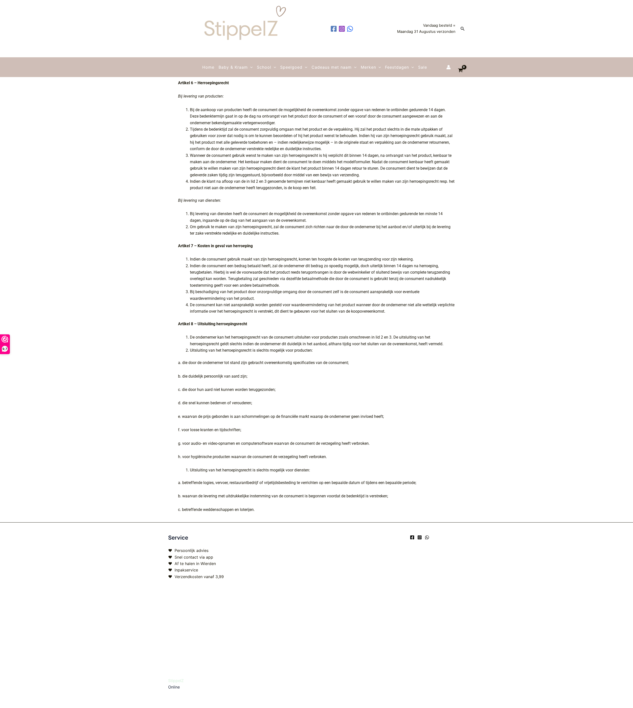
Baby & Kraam (233, 67)
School (264, 67)
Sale (422, 67)
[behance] (351, 28)
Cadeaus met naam (332, 67)
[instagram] (343, 28)
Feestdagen (397, 67)
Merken (368, 67)
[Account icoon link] (448, 67)
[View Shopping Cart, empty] (460, 67)
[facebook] (334, 28)
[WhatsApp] (427, 537)
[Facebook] (412, 537)
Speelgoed (291, 67)
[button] (462, 29)
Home (208, 67)
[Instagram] (419, 537)
